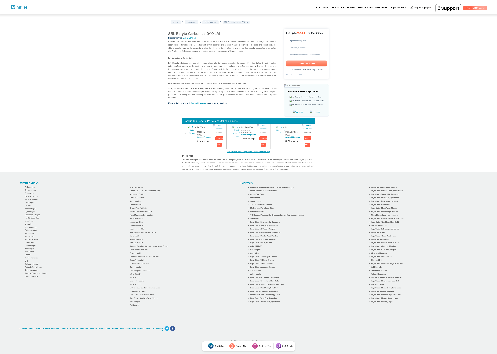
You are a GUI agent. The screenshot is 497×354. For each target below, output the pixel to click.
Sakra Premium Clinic (379, 225)
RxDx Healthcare (136, 219)
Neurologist (29, 236)
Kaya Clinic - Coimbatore (380, 205)
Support (449, 8)
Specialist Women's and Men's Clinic (144, 257)
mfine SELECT (135, 274)
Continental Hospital (379, 271)
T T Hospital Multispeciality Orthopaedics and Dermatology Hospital (277, 215)
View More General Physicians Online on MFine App (248, 152)
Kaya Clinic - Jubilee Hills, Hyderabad (265, 302)
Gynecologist (30, 212)
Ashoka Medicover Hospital (261, 205)
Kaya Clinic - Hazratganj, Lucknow (384, 201)
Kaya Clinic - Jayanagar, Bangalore (263, 225)
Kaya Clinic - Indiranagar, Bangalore (385, 229)
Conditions (73, 328)
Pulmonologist (30, 209)
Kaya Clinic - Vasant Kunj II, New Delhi (386, 295)
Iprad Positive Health (138, 291)
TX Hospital (134, 305)
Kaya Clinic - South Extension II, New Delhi (267, 284)
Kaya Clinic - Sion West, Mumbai (262, 239)
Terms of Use (124, 328)
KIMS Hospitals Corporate (140, 271)
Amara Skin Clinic (257, 194)
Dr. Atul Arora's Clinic (138, 208)
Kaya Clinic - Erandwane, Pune (142, 295)
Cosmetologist (30, 246)
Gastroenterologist (32, 215)
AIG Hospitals (255, 271)
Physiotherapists (31, 276)
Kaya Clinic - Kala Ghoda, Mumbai (384, 187)
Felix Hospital (135, 302)
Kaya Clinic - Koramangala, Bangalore (265, 222)
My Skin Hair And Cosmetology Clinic (265, 295)
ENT (26, 261)
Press (47, 328)
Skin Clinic (254, 219)
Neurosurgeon (30, 227)
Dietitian (28, 206)
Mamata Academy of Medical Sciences (386, 277)
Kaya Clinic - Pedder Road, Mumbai (385, 243)
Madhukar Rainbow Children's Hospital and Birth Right (272, 187)
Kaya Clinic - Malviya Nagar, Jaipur (384, 298)
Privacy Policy (137, 328)
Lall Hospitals (376, 267)
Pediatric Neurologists (33, 267)
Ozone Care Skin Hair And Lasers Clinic (145, 191)
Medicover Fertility (137, 194)
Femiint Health (135, 253)
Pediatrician (29, 193)
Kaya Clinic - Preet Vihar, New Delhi (264, 288)
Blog (108, 328)
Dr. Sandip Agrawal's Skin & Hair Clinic (145, 288)
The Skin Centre (377, 284)
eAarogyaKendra (136, 239)
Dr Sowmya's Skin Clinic (139, 264)
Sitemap (159, 328)
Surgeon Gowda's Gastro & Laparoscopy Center (149, 246)
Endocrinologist (31, 230)
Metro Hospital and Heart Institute (263, 191)
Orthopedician (30, 187)
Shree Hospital (135, 267)
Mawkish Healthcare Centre (141, 212)
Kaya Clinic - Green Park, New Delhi (264, 281)
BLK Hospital (255, 250)
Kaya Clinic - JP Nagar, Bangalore (263, 229)
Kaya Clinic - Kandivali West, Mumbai (144, 298)
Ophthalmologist (31, 264)
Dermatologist (30, 190)
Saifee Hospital (256, 201)
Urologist (28, 224)
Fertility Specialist (32, 218)
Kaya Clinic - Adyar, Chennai (261, 264)
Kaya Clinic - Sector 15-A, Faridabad (385, 194)
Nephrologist (30, 233)
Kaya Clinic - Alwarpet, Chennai (262, 267)
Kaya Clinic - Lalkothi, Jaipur (382, 302)
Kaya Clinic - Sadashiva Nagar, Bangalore (387, 264)
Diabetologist (30, 243)
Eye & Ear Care (189, 38)
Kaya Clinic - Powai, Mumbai (261, 243)
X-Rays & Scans (365, 7)
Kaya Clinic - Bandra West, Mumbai (264, 236)
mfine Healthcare (257, 212)
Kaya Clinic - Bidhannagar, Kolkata (384, 212)
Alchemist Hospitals (379, 253)
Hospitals (55, 328)
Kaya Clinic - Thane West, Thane (384, 236)
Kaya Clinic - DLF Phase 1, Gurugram (264, 277)
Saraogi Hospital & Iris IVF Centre (143, 232)
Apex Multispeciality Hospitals (141, 215)
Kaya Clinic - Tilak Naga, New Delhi (385, 222)
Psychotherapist (31, 258)
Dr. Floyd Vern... (249, 127)
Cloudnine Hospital (137, 225)
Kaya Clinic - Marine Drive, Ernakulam (386, 288)
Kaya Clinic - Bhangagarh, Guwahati (385, 281)
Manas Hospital (136, 205)
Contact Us (149, 328)
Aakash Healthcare (378, 274)
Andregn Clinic (135, 201)
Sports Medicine (31, 239)
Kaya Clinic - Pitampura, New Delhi (263, 291)
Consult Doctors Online (324, 7)
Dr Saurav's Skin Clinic (139, 250)
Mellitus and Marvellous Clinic (262, 208)
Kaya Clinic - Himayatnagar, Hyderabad (265, 232)
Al (42, 328)
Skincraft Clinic (135, 236)
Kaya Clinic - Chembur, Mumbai (383, 246)
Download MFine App (475, 8)
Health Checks (348, 7)
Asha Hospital (255, 274)
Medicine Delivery (97, 328)
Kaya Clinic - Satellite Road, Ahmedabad (387, 191)
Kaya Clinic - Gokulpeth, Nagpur (383, 250)
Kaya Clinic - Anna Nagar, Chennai (263, 257)
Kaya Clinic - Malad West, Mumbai (384, 208)
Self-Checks (381, 7)
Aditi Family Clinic (137, 187)
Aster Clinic (254, 253)
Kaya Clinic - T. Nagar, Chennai (262, 260)
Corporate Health (398, 7)
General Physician (199, 103)
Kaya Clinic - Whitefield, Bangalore (263, 298)
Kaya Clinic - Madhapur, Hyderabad (385, 198)
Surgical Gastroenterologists (36, 273)
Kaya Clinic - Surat (378, 232)
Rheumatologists (31, 270)
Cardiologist (29, 203)
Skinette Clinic (376, 260)
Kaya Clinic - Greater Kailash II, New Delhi (387, 219)
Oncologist (29, 221)
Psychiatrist (29, 252)
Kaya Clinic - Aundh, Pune (381, 257)
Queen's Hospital (137, 260)
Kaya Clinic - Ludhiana (379, 239)
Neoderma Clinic (136, 222)
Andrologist (29, 249)
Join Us (114, 328)
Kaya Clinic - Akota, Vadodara (382, 291)
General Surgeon (31, 199)
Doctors (64, 328)
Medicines (84, 328)
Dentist (27, 255)
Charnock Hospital (137, 281)
